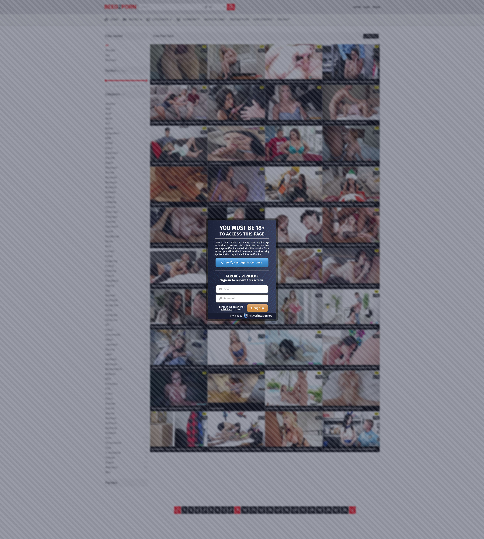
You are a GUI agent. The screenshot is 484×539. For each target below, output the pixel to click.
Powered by (236, 315)
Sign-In (259, 308)
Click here (226, 309)
